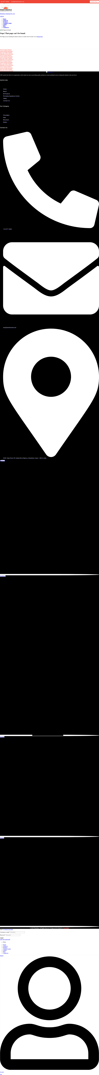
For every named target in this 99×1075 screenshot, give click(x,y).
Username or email (5, 932)
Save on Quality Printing (6, 52)
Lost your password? (5, 939)
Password (3, 935)
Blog (4, 951)
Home (4, 944)
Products (5, 947)
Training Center (7, 949)
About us (5, 946)
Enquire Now (94, 1)
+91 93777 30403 (4, 1)
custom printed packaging (6, 51)
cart (1, 1074)
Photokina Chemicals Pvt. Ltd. (7, 13)
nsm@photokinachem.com (17, 1)
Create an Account (8, 929)
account (2, 1072)
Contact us (5, 953)
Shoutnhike (66, 928)
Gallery (5, 950)
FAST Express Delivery (6, 49)
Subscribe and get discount (6, 54)
